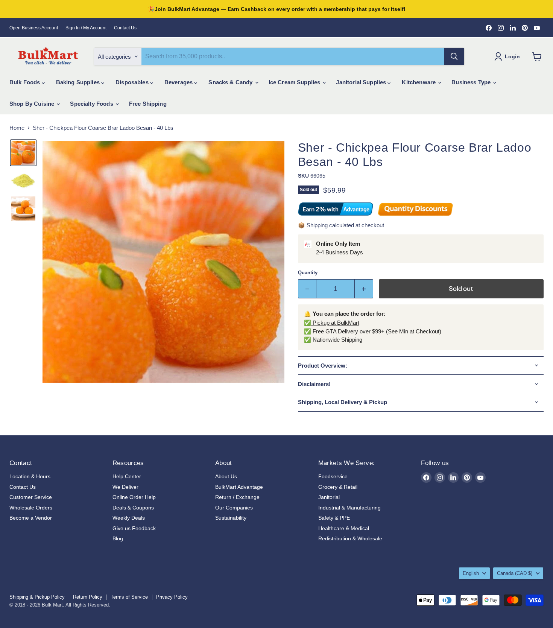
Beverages (179, 82)
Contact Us (125, 27)
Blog (117, 538)
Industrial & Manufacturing (349, 508)
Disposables (132, 82)
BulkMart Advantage (239, 487)
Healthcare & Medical (343, 528)
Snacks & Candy (231, 82)
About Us (226, 476)
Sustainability (230, 518)
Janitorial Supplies (361, 82)
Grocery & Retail (337, 487)
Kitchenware (419, 82)
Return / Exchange (237, 497)
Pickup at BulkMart (335, 322)
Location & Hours (29, 476)
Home (16, 128)
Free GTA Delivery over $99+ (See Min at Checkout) (377, 331)
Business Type (471, 82)
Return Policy (87, 597)
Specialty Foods (92, 103)
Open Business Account (33, 27)
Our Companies (234, 508)
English (471, 573)
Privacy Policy (172, 597)
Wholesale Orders (30, 508)
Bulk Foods (25, 82)
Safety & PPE (334, 518)
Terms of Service (129, 597)
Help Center (126, 476)
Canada (514, 573)
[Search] (454, 56)
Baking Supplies (78, 82)
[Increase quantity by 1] (364, 288)
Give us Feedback (134, 528)
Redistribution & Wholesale (350, 538)
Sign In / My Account (85, 27)
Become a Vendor (30, 518)
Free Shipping (148, 103)
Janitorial (329, 497)
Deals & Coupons (133, 508)
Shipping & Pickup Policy (37, 597)
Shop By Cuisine (32, 103)
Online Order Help (134, 497)
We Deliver (125, 487)
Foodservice (333, 476)
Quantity (308, 272)
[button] (23, 153)
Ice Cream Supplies (295, 82)
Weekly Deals (128, 518)
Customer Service (30, 497)
